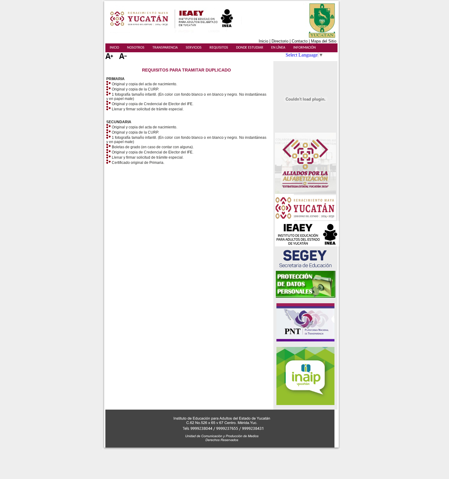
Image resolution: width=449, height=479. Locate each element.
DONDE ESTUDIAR (249, 48)
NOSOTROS (135, 48)
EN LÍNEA (278, 48)
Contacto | (301, 41)
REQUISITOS (219, 48)
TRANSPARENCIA (165, 48)
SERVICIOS (194, 48)
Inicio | (265, 41)
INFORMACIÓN (304, 48)
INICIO (114, 48)
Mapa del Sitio (324, 41)
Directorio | (282, 41)
